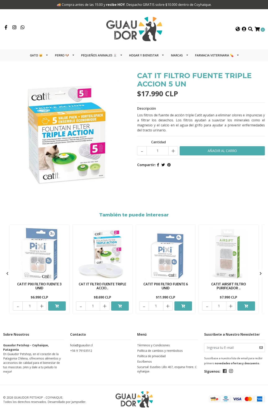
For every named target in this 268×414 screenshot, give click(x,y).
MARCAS (177, 55)
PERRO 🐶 (62, 55)
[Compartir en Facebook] (158, 165)
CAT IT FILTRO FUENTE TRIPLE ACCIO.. (102, 286)
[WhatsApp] (23, 27)
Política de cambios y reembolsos (160, 351)
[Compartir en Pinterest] (169, 165)
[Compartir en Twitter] (163, 165)
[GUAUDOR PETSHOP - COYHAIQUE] (134, 29)
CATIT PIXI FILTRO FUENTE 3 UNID (39, 286)
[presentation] (7, 273)
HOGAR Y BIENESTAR (143, 55)
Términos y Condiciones (153, 345)
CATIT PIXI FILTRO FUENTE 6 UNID (165, 286)
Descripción (146, 108)
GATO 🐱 (36, 55)
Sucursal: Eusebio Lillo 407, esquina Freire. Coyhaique (167, 369)
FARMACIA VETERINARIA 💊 (214, 55)
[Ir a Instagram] (14, 27)
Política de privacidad (151, 356)
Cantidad (158, 142)
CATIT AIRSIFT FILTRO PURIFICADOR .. (228, 286)
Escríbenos (144, 361)
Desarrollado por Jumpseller (66, 402)
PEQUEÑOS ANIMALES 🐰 (99, 55)
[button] (238, 29)
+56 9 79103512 (81, 351)
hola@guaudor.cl (81, 345)
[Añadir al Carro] (57, 306)
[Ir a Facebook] (6, 27)
